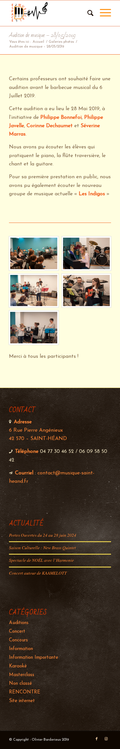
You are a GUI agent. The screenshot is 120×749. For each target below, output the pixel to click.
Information (21, 649)
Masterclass (21, 675)
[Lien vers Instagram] (106, 739)
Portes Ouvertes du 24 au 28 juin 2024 (42, 535)
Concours (18, 640)
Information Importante (33, 657)
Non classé (20, 683)
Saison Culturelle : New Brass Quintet (42, 547)
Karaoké (18, 666)
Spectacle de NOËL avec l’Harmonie (41, 560)
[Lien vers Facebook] (96, 739)
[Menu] (102, 13)
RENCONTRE (24, 692)
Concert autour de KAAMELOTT (38, 573)
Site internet (22, 701)
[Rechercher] (87, 13)
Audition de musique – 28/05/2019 (42, 35)
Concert (17, 631)
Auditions (18, 623)
